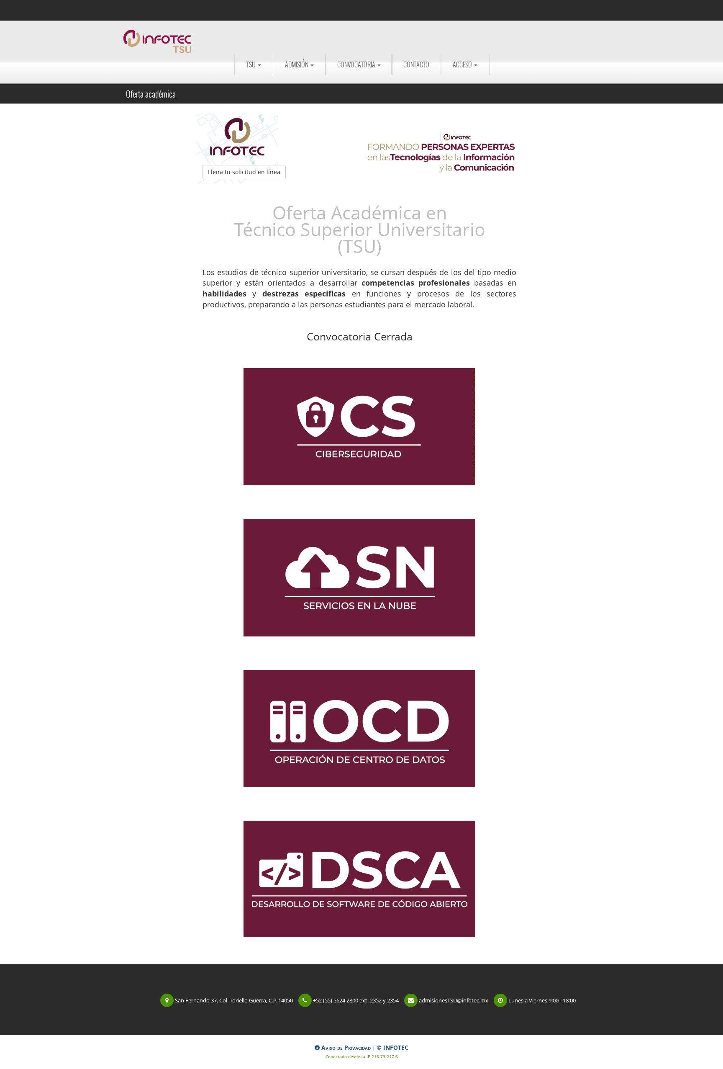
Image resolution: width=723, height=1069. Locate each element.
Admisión (297, 64)
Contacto (416, 64)
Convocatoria (357, 64)
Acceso (463, 64)
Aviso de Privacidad (346, 1047)
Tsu (251, 64)
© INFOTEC (392, 1047)
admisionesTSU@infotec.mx (453, 1000)
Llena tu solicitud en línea (244, 172)
